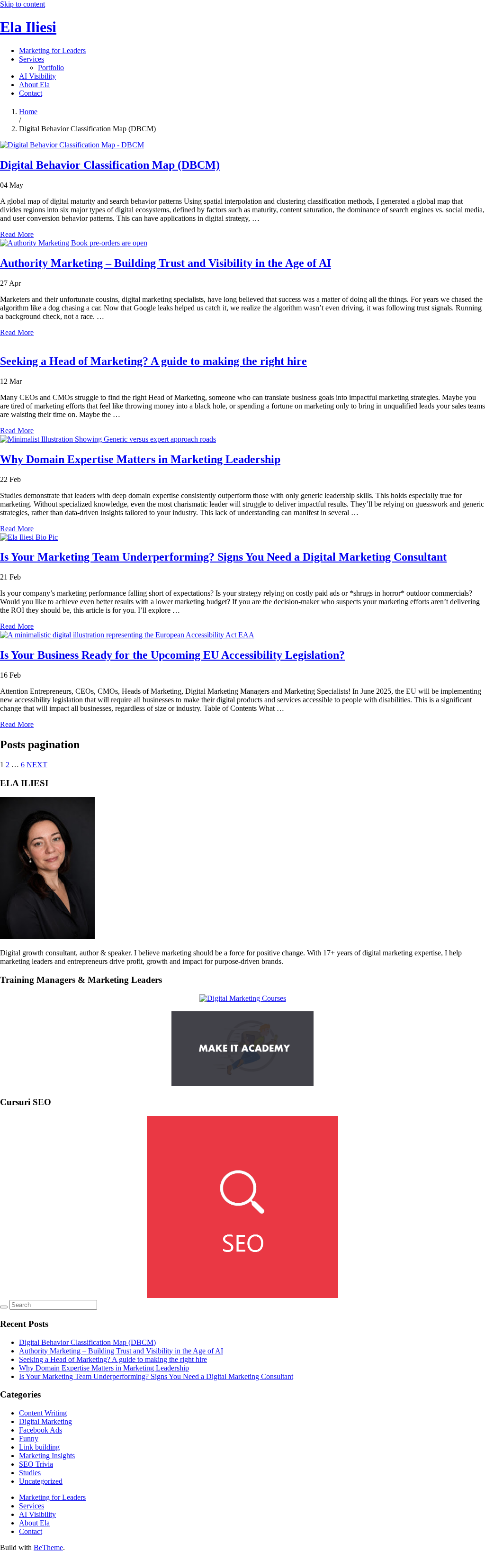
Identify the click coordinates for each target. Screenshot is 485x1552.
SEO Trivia (36, 1464)
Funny (28, 1438)
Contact (30, 93)
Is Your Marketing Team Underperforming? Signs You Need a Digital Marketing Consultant (223, 557)
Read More (17, 234)
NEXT (37, 765)
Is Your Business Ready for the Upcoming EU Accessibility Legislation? (172, 655)
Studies (30, 1473)
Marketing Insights (47, 1456)
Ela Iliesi (28, 27)
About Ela (34, 85)
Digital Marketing (45, 1421)
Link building (39, 1447)
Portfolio (51, 68)
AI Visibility (37, 76)
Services (31, 59)
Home (28, 112)
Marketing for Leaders (52, 50)
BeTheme (48, 1547)
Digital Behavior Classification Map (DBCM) (110, 165)
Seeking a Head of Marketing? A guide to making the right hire (153, 361)
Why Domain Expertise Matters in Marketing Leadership (140, 459)
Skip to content (22, 4)
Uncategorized (41, 1481)
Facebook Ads (40, 1430)
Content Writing (43, 1413)
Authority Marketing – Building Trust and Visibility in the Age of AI (165, 263)
